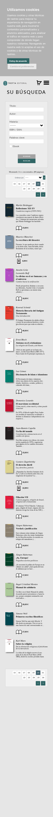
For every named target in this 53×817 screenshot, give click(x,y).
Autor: (12, 114)
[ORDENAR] (44, 177)
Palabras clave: (17, 138)
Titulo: (12, 106)
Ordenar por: (19, 178)
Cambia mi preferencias (22, 66)
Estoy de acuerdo (18, 61)
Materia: (13, 122)
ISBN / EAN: (15, 130)
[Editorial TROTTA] (15, 84)
